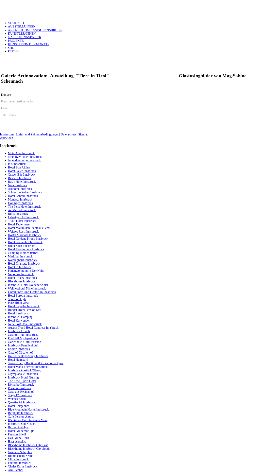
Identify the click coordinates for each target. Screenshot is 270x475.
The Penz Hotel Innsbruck (24, 206)
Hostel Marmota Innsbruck (24, 235)
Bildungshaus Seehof (21, 455)
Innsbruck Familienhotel (23, 345)
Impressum (7, 134)
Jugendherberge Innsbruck (24, 160)
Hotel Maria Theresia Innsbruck (28, 366)
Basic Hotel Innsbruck (22, 181)
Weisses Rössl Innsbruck (23, 231)
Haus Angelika (17, 441)
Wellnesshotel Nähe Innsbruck (27, 288)
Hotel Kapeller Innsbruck (24, 306)
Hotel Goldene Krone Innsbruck (28, 238)
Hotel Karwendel (18, 320)
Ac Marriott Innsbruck (22, 210)
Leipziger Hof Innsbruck (23, 217)
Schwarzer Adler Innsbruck (25, 192)
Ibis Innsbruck (17, 164)
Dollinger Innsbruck (20, 203)
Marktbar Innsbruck (20, 256)
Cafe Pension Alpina (21, 416)
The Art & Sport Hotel (22, 381)
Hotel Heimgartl (18, 359)
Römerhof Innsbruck (21, 384)
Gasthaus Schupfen (20, 452)
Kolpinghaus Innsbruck (22, 260)
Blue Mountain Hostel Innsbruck (28, 409)
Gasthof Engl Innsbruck (23, 334)
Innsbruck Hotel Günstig (23, 377)
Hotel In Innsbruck (19, 267)
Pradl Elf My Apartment (23, 338)
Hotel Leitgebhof (18, 406)
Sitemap (83, 134)
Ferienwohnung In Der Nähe (26, 270)
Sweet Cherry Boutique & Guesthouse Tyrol (35, 363)
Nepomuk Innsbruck (21, 274)
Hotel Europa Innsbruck (23, 295)
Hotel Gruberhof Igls (21, 430)
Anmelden (6, 138)
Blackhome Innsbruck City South (29, 448)
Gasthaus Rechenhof (21, 391)
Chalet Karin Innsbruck (22, 466)
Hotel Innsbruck (18, 313)
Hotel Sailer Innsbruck (22, 171)
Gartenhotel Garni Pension (24, 341)
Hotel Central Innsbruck (23, 196)
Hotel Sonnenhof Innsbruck (25, 242)
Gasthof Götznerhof (20, 352)
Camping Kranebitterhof (23, 253)
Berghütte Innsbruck (20, 413)
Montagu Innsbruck (20, 199)
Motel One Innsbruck (21, 153)
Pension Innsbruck (19, 388)
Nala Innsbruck (17, 185)
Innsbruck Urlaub (19, 331)
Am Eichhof (15, 470)
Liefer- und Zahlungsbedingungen (37, 134)
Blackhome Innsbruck (21, 281)
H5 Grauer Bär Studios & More (27, 420)
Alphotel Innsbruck (20, 188)
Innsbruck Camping (20, 317)
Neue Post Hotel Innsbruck (25, 324)
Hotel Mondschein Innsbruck (26, 249)
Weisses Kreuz (17, 398)
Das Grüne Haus (18, 438)
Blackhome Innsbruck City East (28, 445)
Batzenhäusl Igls (18, 427)
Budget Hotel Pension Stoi (24, 309)
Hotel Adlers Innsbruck (22, 277)
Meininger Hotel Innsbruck (25, 156)
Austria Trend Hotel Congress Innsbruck (33, 327)
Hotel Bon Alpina (19, 167)
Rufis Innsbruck (18, 213)
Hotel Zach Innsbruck (21, 245)
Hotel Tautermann (19, 224)
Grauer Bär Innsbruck (21, 174)
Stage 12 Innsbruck (20, 395)
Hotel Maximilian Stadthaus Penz (29, 228)
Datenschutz (68, 134)
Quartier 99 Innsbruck (21, 402)
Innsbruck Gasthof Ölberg (24, 370)
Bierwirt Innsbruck (19, 178)
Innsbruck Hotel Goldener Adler (28, 285)
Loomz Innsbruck (19, 349)
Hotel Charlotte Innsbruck (24, 263)
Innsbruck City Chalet (21, 423)
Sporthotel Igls (17, 299)
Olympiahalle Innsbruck (23, 374)
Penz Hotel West (18, 302)
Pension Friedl (17, 434)
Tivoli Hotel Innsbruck (22, 220)
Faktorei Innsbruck (19, 463)
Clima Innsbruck (18, 459)
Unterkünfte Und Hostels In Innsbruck (32, 292)
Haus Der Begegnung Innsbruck (28, 356)
